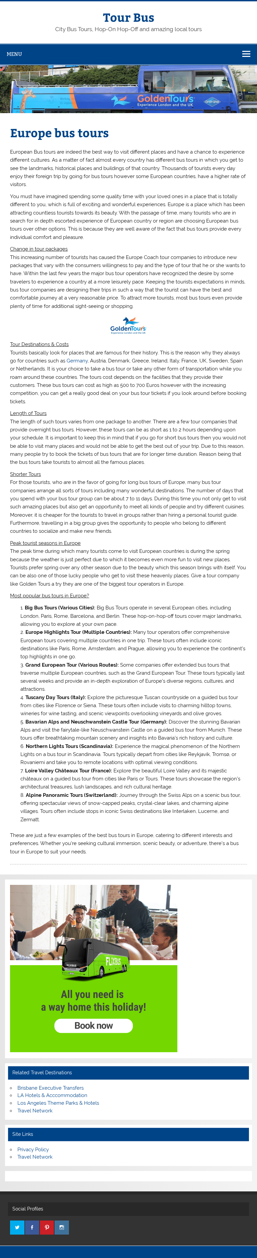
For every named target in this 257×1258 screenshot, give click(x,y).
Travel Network (35, 1111)
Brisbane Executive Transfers (50, 1088)
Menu (14, 54)
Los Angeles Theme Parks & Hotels (58, 1103)
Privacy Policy (33, 1150)
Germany (77, 361)
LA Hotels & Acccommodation (52, 1095)
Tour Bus (128, 17)
